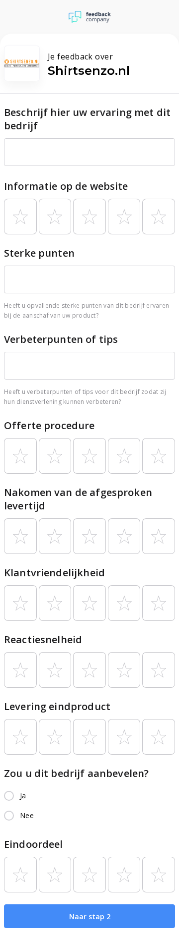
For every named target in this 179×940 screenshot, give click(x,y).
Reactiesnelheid (43, 639)
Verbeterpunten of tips (61, 339)
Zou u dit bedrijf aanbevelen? (76, 773)
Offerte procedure (49, 425)
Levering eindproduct (57, 706)
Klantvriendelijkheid (54, 572)
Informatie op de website (66, 186)
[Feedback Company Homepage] (90, 17)
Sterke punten (39, 253)
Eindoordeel (33, 844)
